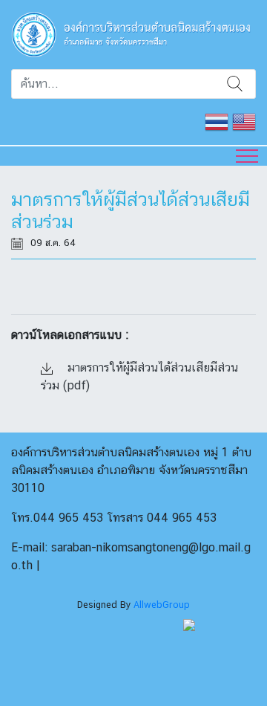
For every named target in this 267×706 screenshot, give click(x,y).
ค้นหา (235, 84)
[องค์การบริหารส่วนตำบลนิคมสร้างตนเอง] (133, 33)
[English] (244, 120)
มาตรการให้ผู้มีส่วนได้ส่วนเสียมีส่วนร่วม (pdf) (139, 376)
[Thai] (216, 120)
